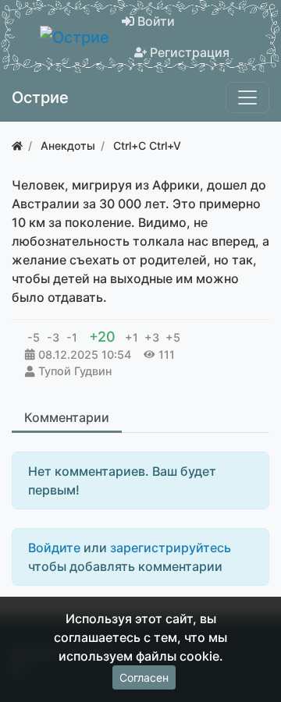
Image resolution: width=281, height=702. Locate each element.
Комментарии (66, 417)
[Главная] (17, 145)
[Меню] (247, 97)
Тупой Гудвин (75, 371)
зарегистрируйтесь (170, 547)
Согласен (144, 677)
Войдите (54, 547)
